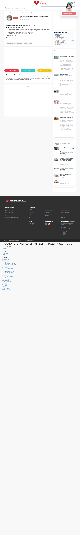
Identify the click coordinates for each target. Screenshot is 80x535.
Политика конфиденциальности (12, 217)
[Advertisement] (28, 58)
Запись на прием (33, 217)
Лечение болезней (49, 210)
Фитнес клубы (63, 214)
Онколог (25, 43)
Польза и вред (48, 218)
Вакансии (62, 217)
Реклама (7, 214)
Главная (7, 12)
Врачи (30, 43)
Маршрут (72, 40)
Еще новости (64, 188)
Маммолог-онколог (11, 43)
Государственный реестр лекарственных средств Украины (67, 224)
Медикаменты (48, 212)
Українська (31, 223)
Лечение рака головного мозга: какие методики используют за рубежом (66, 91)
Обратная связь (9, 210)
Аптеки (30, 209)
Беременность (32, 212)
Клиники (47, 209)
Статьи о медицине (64, 212)
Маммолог (19, 43)
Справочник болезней (65, 210)
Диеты (30, 216)
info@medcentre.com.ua (15, 222)
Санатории (62, 209)
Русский (31, 224)
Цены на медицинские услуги (67, 215)
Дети (30, 214)
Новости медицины (49, 217)
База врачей (32, 211)
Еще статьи (64, 136)
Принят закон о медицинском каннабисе (66, 181)
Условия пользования (10, 215)
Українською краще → (69, 13)
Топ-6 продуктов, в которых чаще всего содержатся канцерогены (67, 57)
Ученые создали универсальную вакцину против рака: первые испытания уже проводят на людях (67, 76)
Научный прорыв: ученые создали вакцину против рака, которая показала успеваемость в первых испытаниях (66, 160)
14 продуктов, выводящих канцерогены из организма (66, 118)
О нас (6, 209)
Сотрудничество (9, 212)
